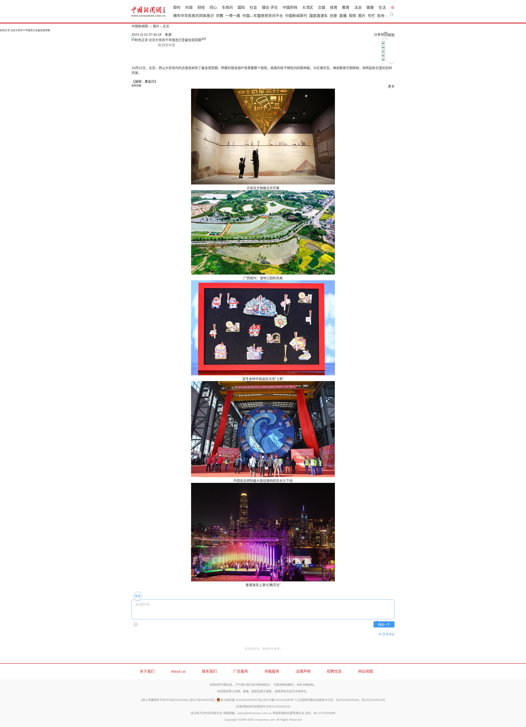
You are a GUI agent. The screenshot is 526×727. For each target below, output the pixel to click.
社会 (253, 8)
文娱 (321, 8)
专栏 (371, 16)
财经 (201, 8)
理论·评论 (270, 8)
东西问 (227, 8)
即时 (177, 8)
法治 (358, 8)
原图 (391, 35)
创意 (333, 16)
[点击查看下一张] (166, 40)
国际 (241, 8)
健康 (370, 8)
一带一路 (232, 16)
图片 (362, 16)
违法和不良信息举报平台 (206, 713)
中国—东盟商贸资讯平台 (262, 16)
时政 (189, 8)
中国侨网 (290, 8)
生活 (382, 8)
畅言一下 (384, 624)
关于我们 (147, 671)
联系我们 (209, 671)
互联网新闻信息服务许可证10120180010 (263, 706)
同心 (213, 8)
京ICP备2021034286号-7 (280, 699)
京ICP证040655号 (201, 699)
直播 (343, 16)
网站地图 (365, 671)
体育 (333, 8)
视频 (352, 16)
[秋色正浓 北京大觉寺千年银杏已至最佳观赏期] (383, 43)
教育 (346, 8)
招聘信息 (334, 671)
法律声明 (303, 671)
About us (178, 671)
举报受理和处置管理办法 (288, 713)
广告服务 (240, 671)
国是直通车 (318, 16)
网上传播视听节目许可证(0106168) (164, 699)
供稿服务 (271, 671)
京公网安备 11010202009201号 (240, 699)
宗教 (219, 16)
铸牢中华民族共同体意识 (193, 16)
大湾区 (307, 8)
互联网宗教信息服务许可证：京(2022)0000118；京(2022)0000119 (341, 699)
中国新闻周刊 (296, 16)
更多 (391, 86)
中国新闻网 (140, 26)
